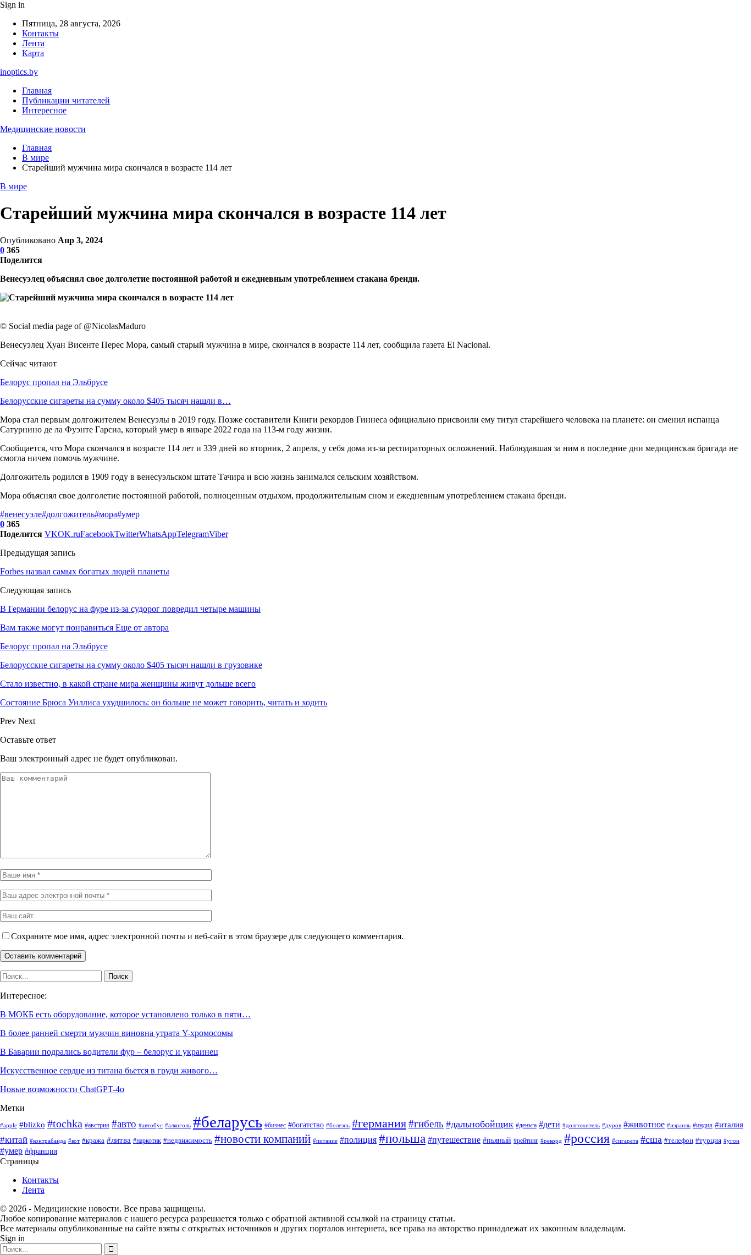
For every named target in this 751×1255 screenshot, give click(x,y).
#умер (128, 514)
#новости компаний (262, 1139)
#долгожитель (68, 514)
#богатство (306, 1124)
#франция (41, 1151)
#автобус (151, 1125)
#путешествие (454, 1139)
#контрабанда (48, 1141)
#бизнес (275, 1125)
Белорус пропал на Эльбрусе (54, 382)
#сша (651, 1139)
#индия (703, 1125)
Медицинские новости (43, 129)
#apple (8, 1125)
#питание (325, 1141)
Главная (37, 90)
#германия (379, 1123)
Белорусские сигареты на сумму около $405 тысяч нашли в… (115, 400)
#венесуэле (21, 514)
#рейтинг (525, 1140)
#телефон (678, 1140)
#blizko (32, 1124)
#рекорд (551, 1141)
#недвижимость (187, 1140)
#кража (93, 1140)
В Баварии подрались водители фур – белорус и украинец (109, 1051)
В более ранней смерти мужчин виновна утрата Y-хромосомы (116, 1033)
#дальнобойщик (479, 1124)
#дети (549, 1124)
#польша (402, 1138)
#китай (13, 1140)
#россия (587, 1138)
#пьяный (497, 1140)
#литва (119, 1140)
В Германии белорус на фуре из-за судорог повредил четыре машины (130, 608)
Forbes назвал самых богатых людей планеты (84, 571)
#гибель (426, 1124)
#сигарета (625, 1140)
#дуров (611, 1125)
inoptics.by (19, 71)
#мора (106, 514)
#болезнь (338, 1125)
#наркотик (147, 1140)
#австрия (97, 1125)
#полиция (358, 1139)
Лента (33, 43)
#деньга (526, 1125)
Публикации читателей (66, 100)
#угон (731, 1140)
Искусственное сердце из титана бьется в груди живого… (109, 1070)
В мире (13, 186)
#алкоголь (178, 1125)
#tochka (64, 1123)
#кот (74, 1141)
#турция (708, 1140)
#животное (644, 1124)
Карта (33, 53)
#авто (124, 1124)
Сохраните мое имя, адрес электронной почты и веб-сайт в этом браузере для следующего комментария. (207, 936)
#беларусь (227, 1122)
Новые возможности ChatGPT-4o (62, 1089)
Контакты (40, 33)
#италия (729, 1124)
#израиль (679, 1125)
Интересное (44, 110)
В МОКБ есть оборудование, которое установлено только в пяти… (125, 1014)
